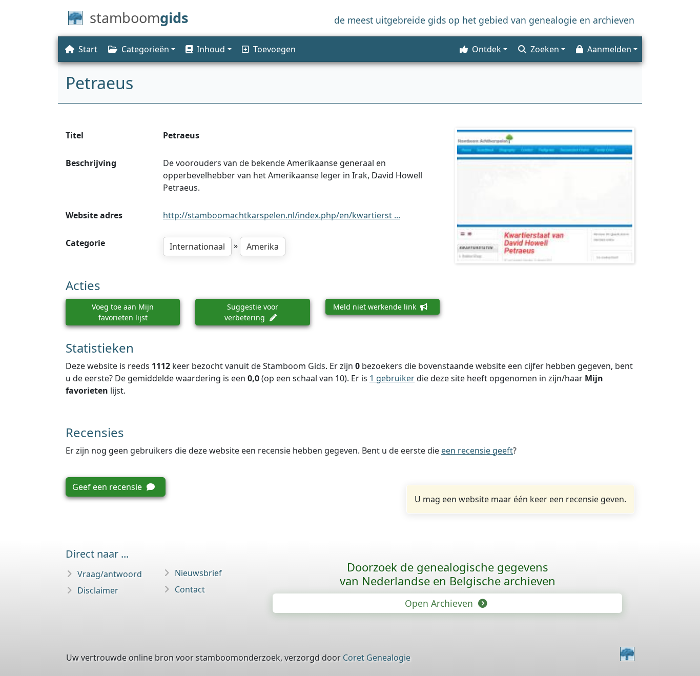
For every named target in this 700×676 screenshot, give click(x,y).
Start (87, 49)
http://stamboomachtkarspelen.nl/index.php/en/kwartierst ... (281, 215)
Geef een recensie (108, 487)
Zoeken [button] (544, 49)
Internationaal (197, 246)
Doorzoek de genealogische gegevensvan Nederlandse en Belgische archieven (447, 573)
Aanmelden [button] (609, 49)
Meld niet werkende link (375, 307)
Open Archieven (440, 603)
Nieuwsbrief (198, 573)
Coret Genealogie (376, 657)
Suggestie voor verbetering (251, 312)
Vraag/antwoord (109, 574)
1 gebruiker (392, 378)
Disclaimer (97, 590)
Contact (190, 589)
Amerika (262, 246)
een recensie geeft (477, 450)
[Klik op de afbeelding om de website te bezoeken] (544, 195)
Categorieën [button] (145, 49)
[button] (207, 49)
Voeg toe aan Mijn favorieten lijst (123, 312)
